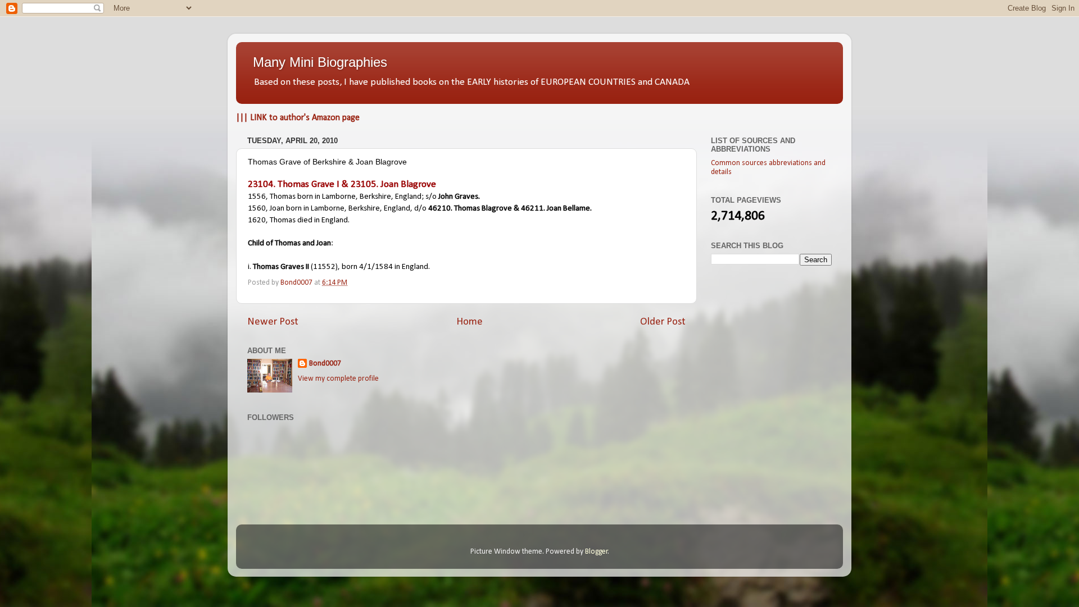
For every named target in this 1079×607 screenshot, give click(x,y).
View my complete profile (338, 378)
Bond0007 (325, 363)
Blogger (596, 551)
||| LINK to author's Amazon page (298, 117)
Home (469, 322)
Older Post (663, 322)
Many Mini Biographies (320, 62)
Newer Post (272, 322)
